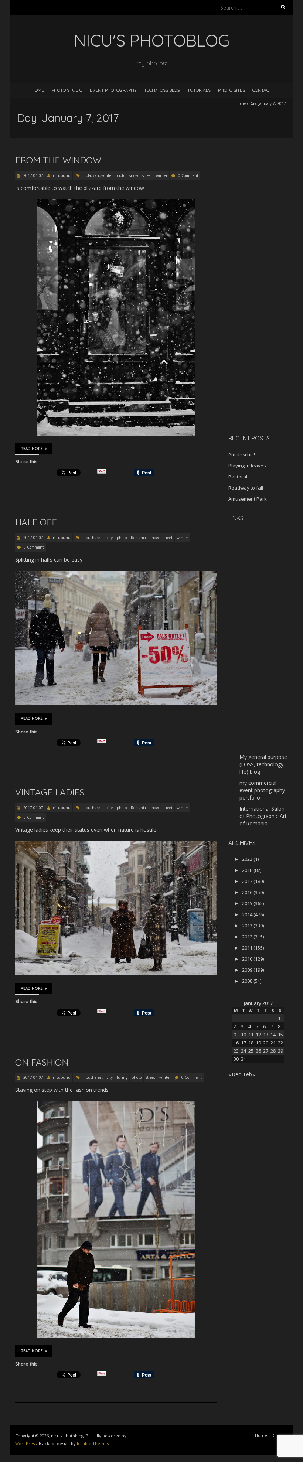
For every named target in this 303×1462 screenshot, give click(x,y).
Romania (138, 537)
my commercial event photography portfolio (262, 790)
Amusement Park (247, 498)
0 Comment (188, 175)
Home (37, 90)
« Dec (234, 1074)
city (110, 537)
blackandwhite (98, 175)
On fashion (41, 1062)
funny (122, 1077)
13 (265, 1034)
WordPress (26, 1443)
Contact (262, 90)
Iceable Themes (93, 1443)
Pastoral (237, 476)
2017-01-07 (32, 175)
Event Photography (113, 90)
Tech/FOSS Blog (162, 90)
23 (236, 1050)
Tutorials (199, 90)
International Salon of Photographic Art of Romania (263, 816)
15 (280, 1034)
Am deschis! (241, 454)
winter (161, 175)
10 (243, 1034)
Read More (32, 448)
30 (236, 1059)
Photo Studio (66, 90)
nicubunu (62, 175)
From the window (58, 160)
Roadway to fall (245, 487)
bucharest (94, 537)
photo (120, 175)
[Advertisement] (265, 312)
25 (250, 1050)
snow (133, 175)
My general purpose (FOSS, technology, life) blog (263, 764)
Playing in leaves (247, 465)
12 (258, 1034)
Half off (36, 522)
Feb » (249, 1074)
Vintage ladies (49, 792)
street (147, 175)
